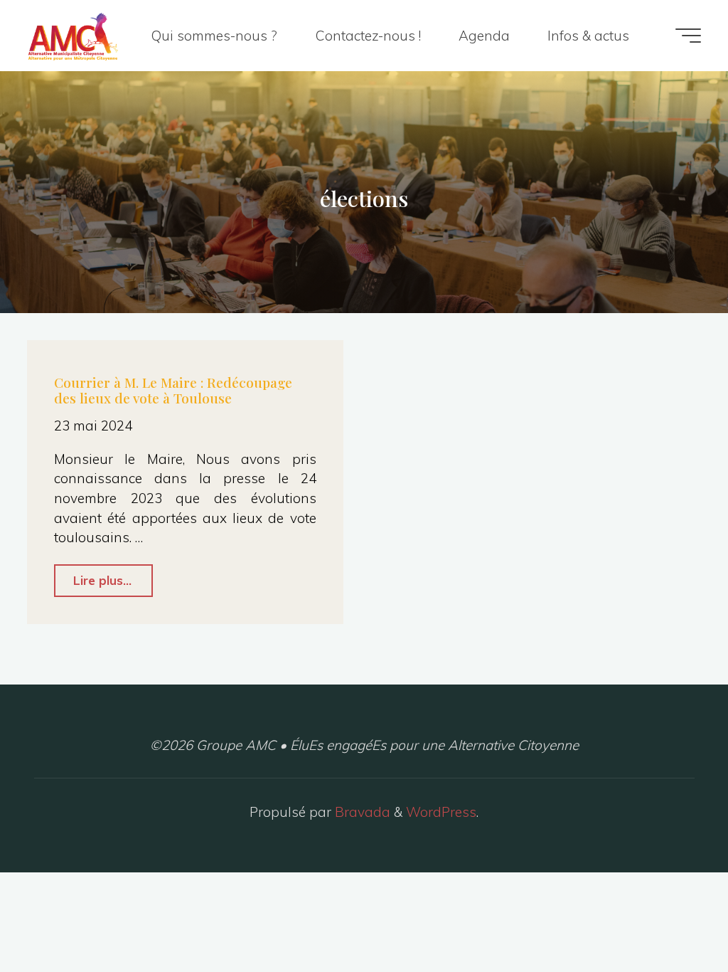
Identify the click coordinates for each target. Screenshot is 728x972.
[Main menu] (688, 35)
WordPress (441, 811)
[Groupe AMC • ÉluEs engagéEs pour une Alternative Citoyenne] (73, 35)
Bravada (360, 811)
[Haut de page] (672, 916)
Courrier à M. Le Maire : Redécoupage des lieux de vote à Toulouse (173, 390)
